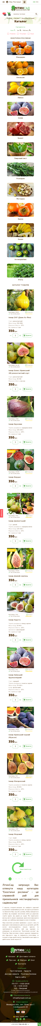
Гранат (20, 130)
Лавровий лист (20, 151)
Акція (32, 34)
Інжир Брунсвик (15, 424)
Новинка (13, 34)
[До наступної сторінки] (30, 878)
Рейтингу (26, 30)
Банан (20, 232)
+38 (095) (19, 1024)
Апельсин (20, 70)
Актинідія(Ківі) (20, 252)
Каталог (17, 18)
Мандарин (20, 49)
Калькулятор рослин (24, 2)
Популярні (23, 34)
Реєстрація (17, 2)
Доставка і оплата (27, 956)
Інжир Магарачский (17, 781)
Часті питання (16, 971)
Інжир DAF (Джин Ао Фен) (20, 317)
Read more (20, 314)
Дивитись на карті (20, 1009)
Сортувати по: (20, 27)
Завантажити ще (25, 869)
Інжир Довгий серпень (18, 576)
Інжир (20, 110)
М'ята (20, 272)
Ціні (18, 30)
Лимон (20, 90)
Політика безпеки (28, 974)
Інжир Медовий (15, 834)
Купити (28, 335)
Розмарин (20, 171)
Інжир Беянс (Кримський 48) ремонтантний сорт (19, 372)
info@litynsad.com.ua (22, 998)
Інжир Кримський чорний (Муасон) (19, 736)
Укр (34, 2)
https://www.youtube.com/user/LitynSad (24, 1019)
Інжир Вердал (15, 477)
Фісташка (20, 191)
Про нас (12, 960)
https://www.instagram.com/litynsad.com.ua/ (20, 1019)
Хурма (20, 211)
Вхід (10, 2)
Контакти (22, 964)
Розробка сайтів (24, 1016)
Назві (12, 30)
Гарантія (27, 971)
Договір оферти (12, 974)
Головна (9, 18)
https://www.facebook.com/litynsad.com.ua (17, 1019)
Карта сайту (20, 977)
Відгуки (23, 960)
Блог (33, 960)
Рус (37, 2)
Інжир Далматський (17, 521)
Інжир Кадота (14, 620)
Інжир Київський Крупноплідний (15, 676)
